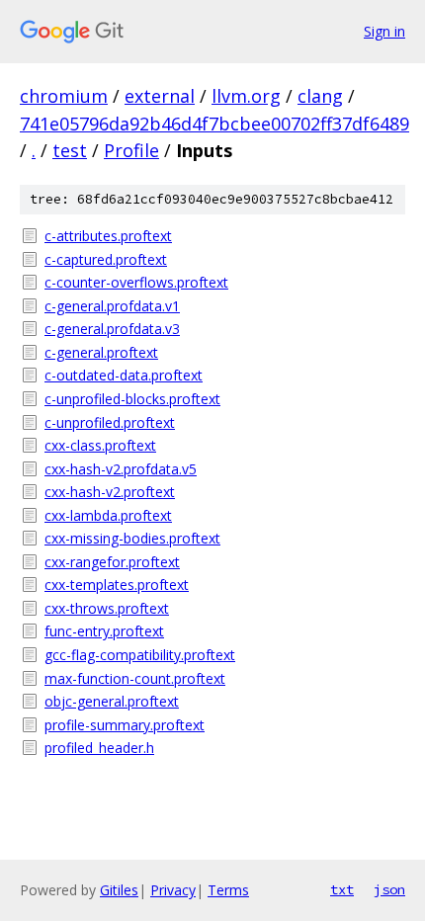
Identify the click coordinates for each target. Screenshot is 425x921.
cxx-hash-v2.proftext (109, 491)
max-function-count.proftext (134, 678)
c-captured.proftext (105, 259)
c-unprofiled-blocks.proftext (132, 398)
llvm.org (246, 96)
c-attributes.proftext (108, 235)
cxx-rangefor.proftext (112, 561)
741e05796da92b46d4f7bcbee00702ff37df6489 (214, 123)
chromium (64, 96)
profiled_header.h (99, 747)
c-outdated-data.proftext (123, 375)
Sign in (384, 31)
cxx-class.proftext (100, 445)
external (160, 96)
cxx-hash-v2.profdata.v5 (120, 469)
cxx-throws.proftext (106, 608)
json (389, 889)
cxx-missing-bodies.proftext (132, 538)
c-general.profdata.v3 (112, 328)
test (69, 150)
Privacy (173, 889)
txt (342, 889)
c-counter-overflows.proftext (136, 282)
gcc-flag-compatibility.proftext (139, 654)
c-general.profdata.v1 (112, 305)
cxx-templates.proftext (116, 584)
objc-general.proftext (111, 701)
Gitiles (119, 889)
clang (320, 96)
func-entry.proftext (104, 631)
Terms (228, 889)
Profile (131, 150)
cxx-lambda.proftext (108, 515)
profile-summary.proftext (124, 724)
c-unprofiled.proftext (109, 422)
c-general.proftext (101, 352)
